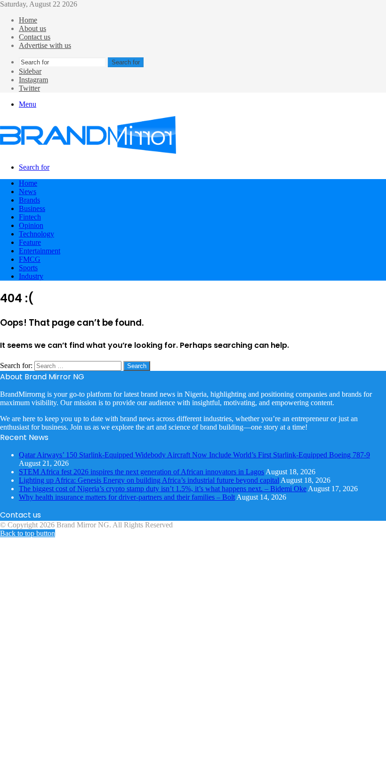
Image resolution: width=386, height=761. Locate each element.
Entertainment (39, 251)
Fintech (30, 217)
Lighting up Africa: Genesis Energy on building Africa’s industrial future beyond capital (149, 480)
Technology (36, 234)
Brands (29, 200)
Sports (28, 268)
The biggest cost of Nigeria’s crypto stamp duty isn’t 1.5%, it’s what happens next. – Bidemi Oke (162, 489)
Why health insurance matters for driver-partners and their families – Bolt (127, 497)
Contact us (34, 37)
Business (32, 208)
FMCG (29, 259)
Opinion (31, 225)
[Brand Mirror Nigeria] (88, 151)
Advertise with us (45, 45)
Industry (31, 276)
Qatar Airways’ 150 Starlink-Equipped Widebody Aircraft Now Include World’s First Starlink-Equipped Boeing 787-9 (194, 455)
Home (28, 20)
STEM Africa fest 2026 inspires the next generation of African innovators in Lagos (141, 472)
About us (32, 28)
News (27, 192)
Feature (30, 242)
